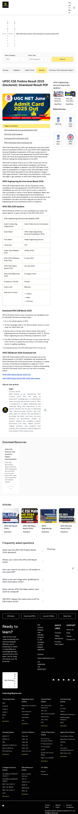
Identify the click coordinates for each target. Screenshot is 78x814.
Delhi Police (45, 717)
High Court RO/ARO (47, 758)
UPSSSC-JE (25, 782)
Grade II (5, 709)
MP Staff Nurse (7, 751)
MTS (42, 722)
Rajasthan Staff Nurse (9, 745)
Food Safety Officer (67, 736)
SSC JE (24, 779)
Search (62, 59)
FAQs (68, 633)
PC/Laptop (44, 774)
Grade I (4, 712)
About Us (69, 630)
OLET (4, 793)
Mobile (43, 771)
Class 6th (25, 736)
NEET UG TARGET (8, 787)
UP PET (43, 750)
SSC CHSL (44, 720)
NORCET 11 (5, 736)
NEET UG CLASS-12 (8, 784)
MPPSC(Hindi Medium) (67, 714)
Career (69, 636)
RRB (3, 742)
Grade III (5, 706)
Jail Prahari (25, 717)
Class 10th (25, 748)
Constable (25, 714)
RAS (23, 708)
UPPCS (62, 711)
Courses (58, 633)
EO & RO (63, 708)
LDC (23, 720)
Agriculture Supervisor (67, 739)
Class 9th (25, 745)
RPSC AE (24, 791)
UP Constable (45, 747)
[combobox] (29, 59)
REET (4, 703)
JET (61, 745)
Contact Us (70, 639)
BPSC (62, 722)
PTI (3, 718)
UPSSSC (63, 742)
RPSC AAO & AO (65, 753)
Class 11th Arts (26, 751)
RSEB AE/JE (25, 788)
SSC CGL (44, 711)
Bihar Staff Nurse (8, 748)
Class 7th (25, 739)
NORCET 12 (5, 739)
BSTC (4, 715)
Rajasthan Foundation (29, 705)
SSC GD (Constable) (48, 714)
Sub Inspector (26, 711)
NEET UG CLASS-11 (8, 790)
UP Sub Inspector (47, 744)
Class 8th (25, 742)
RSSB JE (24, 785)
